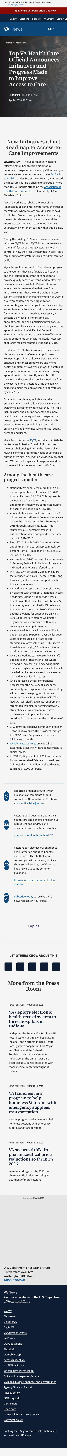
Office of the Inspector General (22, 1376)
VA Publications (13, 1344)
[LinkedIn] (44, 967)
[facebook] (23, 1261)
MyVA (33, 440)
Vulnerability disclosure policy (21, 1414)
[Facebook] (8, 967)
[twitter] (11, 1261)
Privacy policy (12, 1393)
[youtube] (5, 1261)
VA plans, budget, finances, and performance (30, 1382)
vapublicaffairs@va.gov (30, 803)
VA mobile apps (13, 1355)
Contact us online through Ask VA (33, 835)
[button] (33, 10)
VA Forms (9, 1338)
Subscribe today (23, 897)
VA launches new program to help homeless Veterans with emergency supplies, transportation (32, 1102)
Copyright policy (13, 1420)
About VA (9, 1349)
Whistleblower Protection (19, 1371)
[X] (20, 967)
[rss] (17, 1261)
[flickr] (41, 1261)
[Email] (56, 967)
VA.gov (8, 1311)
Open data (10, 1409)
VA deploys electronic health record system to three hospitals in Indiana (32, 1019)
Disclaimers (10, 1404)
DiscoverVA (10, 1322)
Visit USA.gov (23, 1435)
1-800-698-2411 (14, 1280)
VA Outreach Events (15, 1333)
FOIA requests (12, 1398)
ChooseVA (10, 1316)
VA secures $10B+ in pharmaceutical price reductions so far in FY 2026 (31, 1157)
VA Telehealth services (23, 744)
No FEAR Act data (14, 1365)
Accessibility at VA (14, 1360)
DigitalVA (9, 1327)
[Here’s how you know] (33, 3)
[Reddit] (32, 967)
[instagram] (29, 1261)
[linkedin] (35, 1261)
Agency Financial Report (18, 1387)
